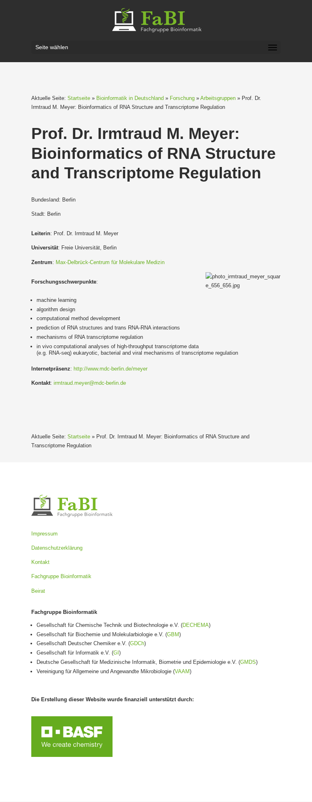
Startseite (78, 98)
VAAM (182, 671)
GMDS (248, 662)
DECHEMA (195, 625)
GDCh (137, 643)
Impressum (44, 534)
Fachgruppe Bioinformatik (61, 576)
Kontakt (40, 562)
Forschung (182, 98)
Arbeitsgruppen (218, 98)
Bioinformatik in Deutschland (130, 98)
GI (116, 653)
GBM (173, 634)
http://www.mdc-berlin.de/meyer (110, 369)
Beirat (38, 591)
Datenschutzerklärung (56, 548)
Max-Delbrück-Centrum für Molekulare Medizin (110, 262)
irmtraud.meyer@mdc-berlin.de (90, 383)
